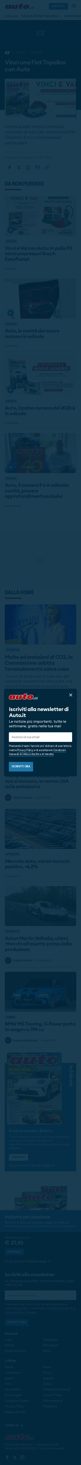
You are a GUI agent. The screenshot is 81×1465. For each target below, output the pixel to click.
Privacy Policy (25, 750)
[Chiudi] (71, 695)
